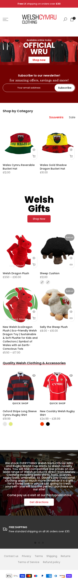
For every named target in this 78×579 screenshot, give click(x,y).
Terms (39, 556)
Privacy (26, 556)
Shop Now (39, 219)
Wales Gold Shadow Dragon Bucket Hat (53, 166)
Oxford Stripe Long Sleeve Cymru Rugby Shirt (20, 413)
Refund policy (51, 562)
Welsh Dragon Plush (16, 273)
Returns (65, 556)
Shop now (39, 60)
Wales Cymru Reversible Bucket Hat (19, 166)
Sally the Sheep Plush (54, 327)
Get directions (39, 502)
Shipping (51, 556)
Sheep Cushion (49, 273)
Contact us (11, 556)
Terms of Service (28, 562)
